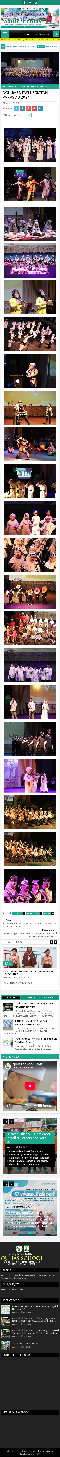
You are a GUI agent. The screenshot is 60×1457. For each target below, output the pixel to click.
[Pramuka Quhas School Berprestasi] (30, 1146)
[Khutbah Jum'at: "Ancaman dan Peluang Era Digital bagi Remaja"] (8, 1042)
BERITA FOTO (18, 913)
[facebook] (24, 2)
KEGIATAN (48, 913)
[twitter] (30, 2)
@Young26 (35, 1454)
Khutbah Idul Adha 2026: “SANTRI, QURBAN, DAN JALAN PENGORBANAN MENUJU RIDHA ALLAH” (34, 1321)
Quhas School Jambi (15, 1451)
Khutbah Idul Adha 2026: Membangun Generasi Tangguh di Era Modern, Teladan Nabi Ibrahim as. (35, 1333)
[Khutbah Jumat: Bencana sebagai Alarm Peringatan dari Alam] (8, 1007)
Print (18, 115)
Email (9, 115)
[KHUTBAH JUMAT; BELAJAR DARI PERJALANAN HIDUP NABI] (8, 1025)
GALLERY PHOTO (34, 913)
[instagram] (35, 2)
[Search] (56, 34)
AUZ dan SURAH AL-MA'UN (25, 1343)
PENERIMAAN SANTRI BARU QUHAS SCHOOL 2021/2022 (30, 1200)
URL (28, 115)
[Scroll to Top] (55, 1452)
